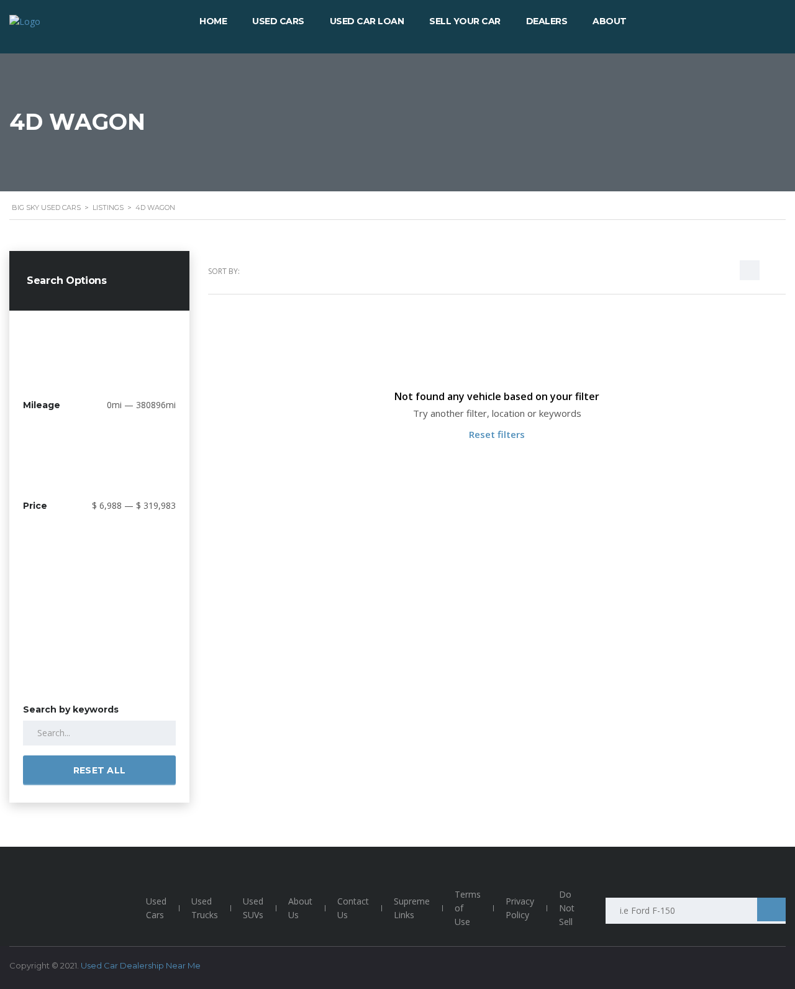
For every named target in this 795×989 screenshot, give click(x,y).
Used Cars (156, 908)
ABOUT (610, 21)
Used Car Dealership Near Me (141, 965)
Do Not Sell (567, 907)
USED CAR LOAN (367, 21)
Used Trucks (204, 908)
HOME (213, 21)
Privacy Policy (520, 908)
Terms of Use (468, 907)
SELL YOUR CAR (465, 21)
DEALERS (547, 21)
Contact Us (353, 908)
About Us (300, 908)
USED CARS (278, 21)
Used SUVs (253, 908)
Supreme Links (412, 908)
